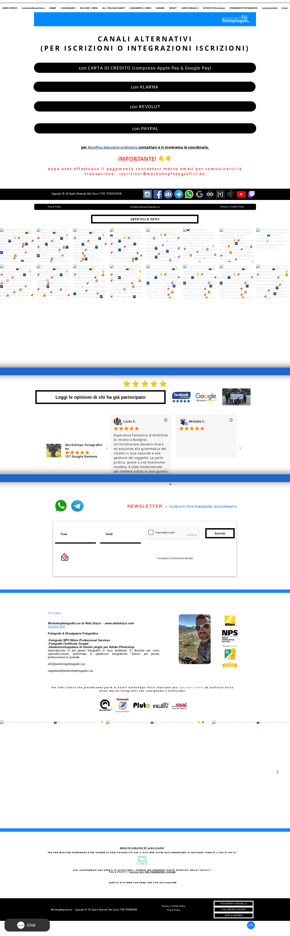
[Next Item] (277, 772)
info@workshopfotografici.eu (66, 664)
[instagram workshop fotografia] (147, 194)
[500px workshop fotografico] (209, 194)
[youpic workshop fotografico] (220, 194)
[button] (9, 6)
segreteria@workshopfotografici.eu (70, 670)
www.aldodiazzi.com (119, 623)
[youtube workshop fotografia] (241, 194)
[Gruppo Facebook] (168, 194)
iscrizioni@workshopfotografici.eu (162, 173)
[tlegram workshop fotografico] (178, 194)
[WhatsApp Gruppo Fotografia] (189, 194)
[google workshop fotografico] (199, 194)
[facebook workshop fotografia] (157, 194)
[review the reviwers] (165, 421)
